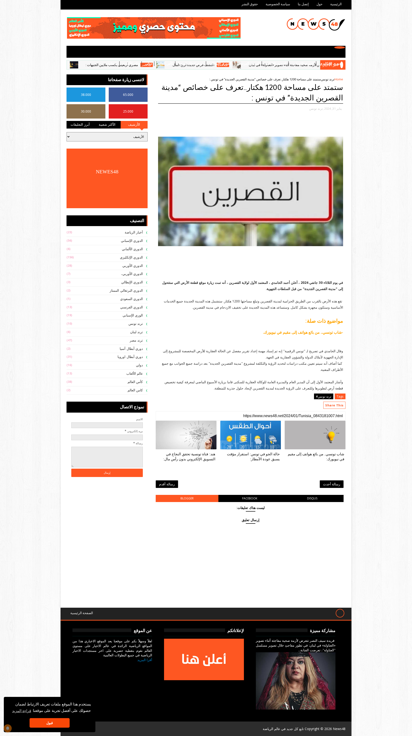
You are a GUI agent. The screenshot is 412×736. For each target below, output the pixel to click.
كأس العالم (165, 64)
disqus (312, 498)
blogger (187, 498)
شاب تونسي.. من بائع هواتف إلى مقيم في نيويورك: (316, 456)
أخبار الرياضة (134, 232)
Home (339, 79)
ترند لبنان (136, 332)
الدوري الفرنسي (248, 64)
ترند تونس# (323, 396)
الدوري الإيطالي (220, 64)
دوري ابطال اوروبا (191, 64)
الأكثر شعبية (107, 125)
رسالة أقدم (167, 484)
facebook (249, 498)
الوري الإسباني (133, 315)
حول (319, 4)
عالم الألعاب (131, 64)
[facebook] (147, 667)
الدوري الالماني (275, 64)
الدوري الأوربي (132, 266)
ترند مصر (136, 340)
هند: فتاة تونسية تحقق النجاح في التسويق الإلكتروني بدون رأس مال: (189, 456)
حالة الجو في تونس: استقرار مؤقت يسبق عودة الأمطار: (253, 456)
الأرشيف (134, 125)
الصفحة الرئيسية (81, 613)
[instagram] (124, 667)
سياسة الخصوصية (278, 4)
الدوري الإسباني (303, 64)
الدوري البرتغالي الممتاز (126, 291)
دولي (148, 64)
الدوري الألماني (132, 249)
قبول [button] (49, 723)
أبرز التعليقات (80, 125)
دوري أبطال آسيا (131, 349)
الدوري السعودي (131, 299)
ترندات (112, 64)
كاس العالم (135, 390)
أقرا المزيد (144, 660)
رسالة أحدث (331, 484)
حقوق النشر (250, 4)
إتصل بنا (303, 4)
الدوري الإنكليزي (331, 64)
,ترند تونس (316, 108)
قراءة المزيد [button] (21, 711)
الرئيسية (336, 4)
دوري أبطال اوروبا (130, 357)
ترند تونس (328, 79)
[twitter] (136, 667)
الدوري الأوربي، (132, 274)
